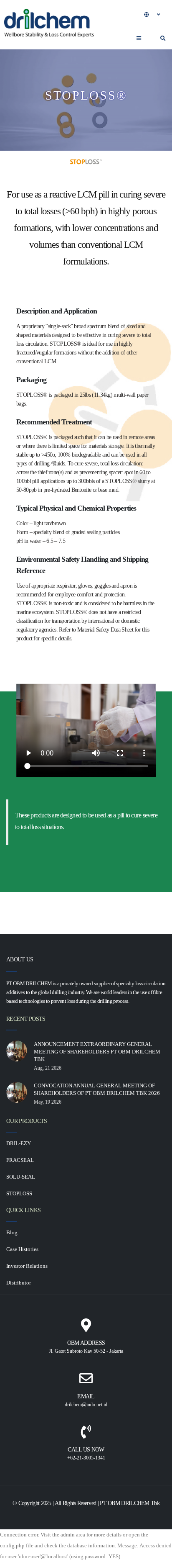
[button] (153, 14)
